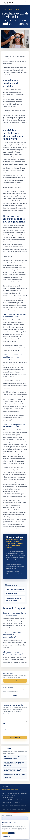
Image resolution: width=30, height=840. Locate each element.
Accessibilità (13, 809)
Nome (4, 723)
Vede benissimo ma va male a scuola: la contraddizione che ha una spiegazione (15, 776)
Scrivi (15, 695)
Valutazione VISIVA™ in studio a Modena (13, 599)
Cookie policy (6, 836)
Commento (6, 714)
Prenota (15, 681)
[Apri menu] (27, 2)
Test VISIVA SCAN (7, 802)
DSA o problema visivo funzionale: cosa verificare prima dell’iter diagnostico (14, 763)
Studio (16, 800)
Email (4, 729)
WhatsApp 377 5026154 (8, 795)
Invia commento (15, 737)
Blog (22, 800)
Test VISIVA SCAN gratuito (15, 589)
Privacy (3, 809)
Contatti (17, 802)
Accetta (11, 833)
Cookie (7, 809)
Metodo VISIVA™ (7, 800)
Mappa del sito (5, 811)
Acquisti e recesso (21, 809)
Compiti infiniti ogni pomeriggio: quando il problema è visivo (13, 769)
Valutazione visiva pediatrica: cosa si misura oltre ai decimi (15, 757)
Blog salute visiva (11, 593)
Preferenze (19, 833)
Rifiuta (5, 833)
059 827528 (23, 793)
